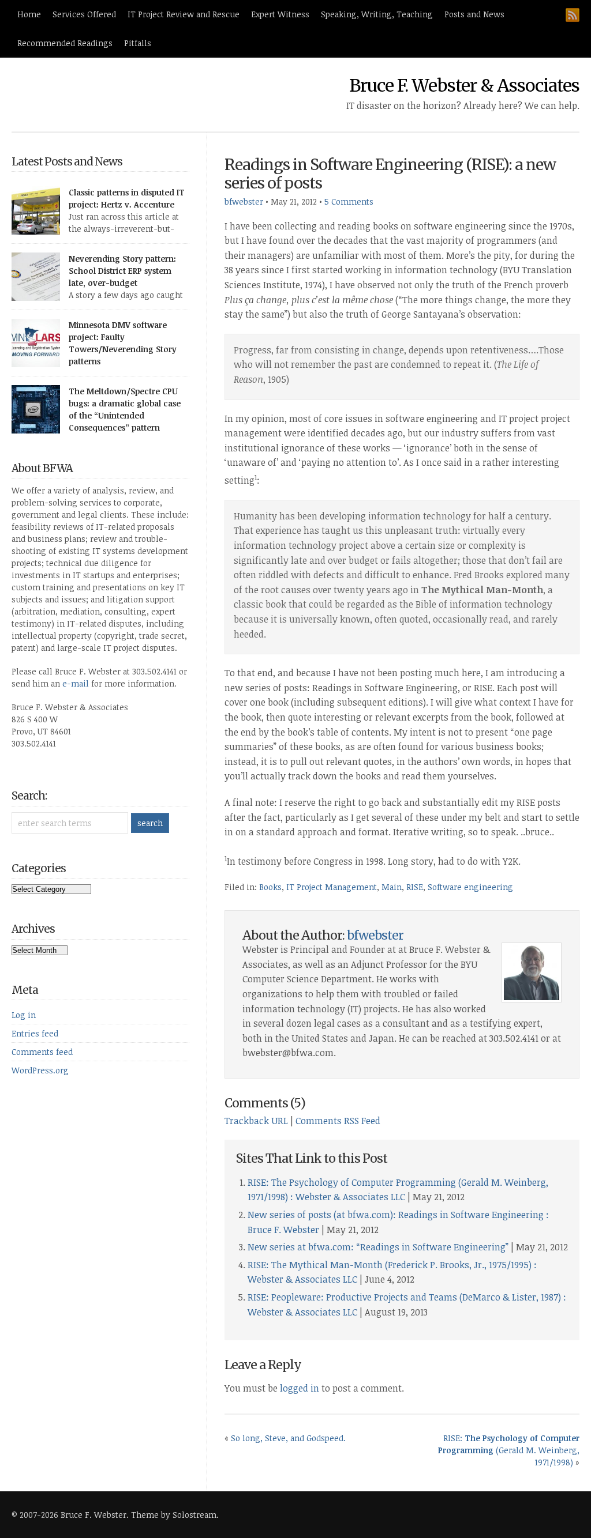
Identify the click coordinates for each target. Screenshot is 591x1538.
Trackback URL (256, 1120)
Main (391, 886)
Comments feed (42, 1051)
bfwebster (244, 201)
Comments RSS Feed (338, 1120)
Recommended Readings (65, 42)
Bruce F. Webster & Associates (464, 85)
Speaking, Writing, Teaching (377, 14)
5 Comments (348, 201)
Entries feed (35, 1033)
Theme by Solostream (173, 1514)
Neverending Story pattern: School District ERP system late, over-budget (122, 270)
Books (270, 886)
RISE (414, 886)
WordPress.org (40, 1070)
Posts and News (474, 14)
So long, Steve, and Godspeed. (288, 1438)
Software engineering (470, 886)
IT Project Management (331, 886)
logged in (299, 1388)
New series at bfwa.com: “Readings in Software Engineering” (378, 1247)
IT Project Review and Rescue (184, 14)
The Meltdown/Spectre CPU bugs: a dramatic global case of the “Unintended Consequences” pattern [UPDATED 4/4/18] (125, 415)
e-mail (75, 683)
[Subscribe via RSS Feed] (572, 15)
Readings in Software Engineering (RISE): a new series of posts (390, 174)
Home (29, 14)
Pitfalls (137, 42)
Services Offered (84, 14)
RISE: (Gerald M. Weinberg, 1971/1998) (508, 1450)
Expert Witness (280, 14)
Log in (24, 1014)
